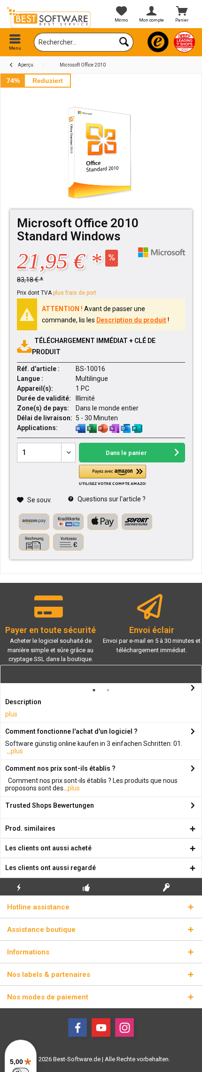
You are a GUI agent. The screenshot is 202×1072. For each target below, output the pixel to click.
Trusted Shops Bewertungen (49, 805)
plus (11, 714)
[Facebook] (77, 1027)
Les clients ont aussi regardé (50, 867)
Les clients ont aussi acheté (48, 848)
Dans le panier (126, 452)
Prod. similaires (30, 828)
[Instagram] (124, 1027)
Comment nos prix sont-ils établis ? (60, 768)
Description (23, 702)
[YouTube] (101, 1027)
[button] (112, 475)
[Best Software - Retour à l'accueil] (50, 17)
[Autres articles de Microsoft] (161, 252)
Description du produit (131, 320)
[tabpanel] (50, 632)
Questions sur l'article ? (111, 499)
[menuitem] (15, 42)
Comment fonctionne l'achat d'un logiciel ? (71, 731)
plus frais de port (74, 293)
